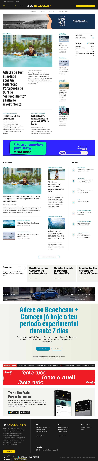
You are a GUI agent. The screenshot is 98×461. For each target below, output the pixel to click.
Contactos (60, 436)
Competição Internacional (10, 113)
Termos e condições (62, 431)
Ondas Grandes (39, 436)
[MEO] (4, 1)
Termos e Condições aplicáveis (39, 356)
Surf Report (79, 43)
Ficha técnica (61, 433)
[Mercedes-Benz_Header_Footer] (10, 1)
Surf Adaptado (6, 33)
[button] (19, 268)
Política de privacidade (63, 427)
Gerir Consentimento (64, 457)
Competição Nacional (40, 429)
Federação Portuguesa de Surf (43, 427)
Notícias (82, 429)
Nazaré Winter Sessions (86, 427)
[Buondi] (17, 1)
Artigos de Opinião (40, 435)
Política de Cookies (62, 429)
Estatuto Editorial (62, 435)
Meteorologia (39, 433)
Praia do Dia (79, 35)
